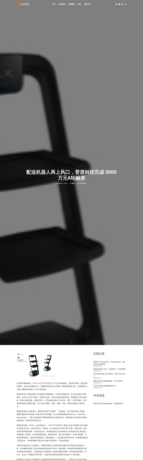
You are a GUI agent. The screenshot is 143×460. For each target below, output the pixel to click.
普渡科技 (35, 383)
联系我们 (120, 403)
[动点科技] (23, 4)
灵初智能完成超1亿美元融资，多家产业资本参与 (109, 375)
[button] (116, 4)
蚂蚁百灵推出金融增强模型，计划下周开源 (108, 381)
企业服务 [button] (62, 4)
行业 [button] (54, 4)
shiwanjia (82, 183)
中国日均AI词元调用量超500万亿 (104, 386)
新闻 (73, 183)
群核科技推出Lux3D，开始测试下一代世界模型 (109, 369)
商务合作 (87, 4)
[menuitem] (54, 4)
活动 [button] (79, 4)
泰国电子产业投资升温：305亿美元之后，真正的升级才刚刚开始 (109, 363)
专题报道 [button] (71, 4)
